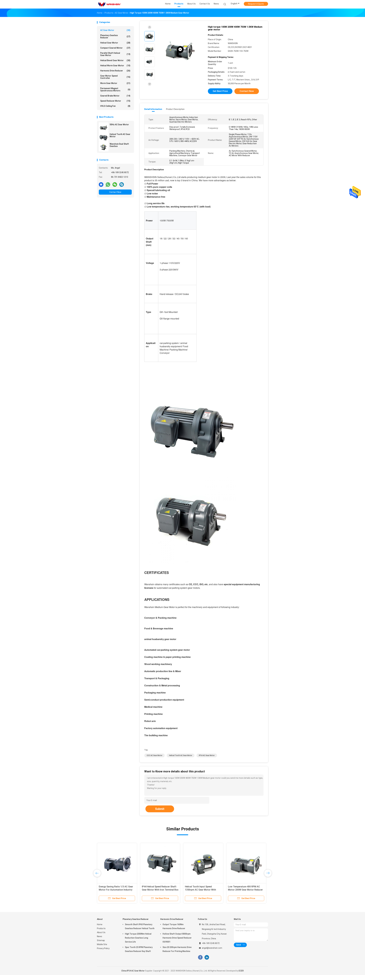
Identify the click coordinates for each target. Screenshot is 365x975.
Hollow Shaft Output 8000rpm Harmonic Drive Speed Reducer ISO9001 (177, 938)
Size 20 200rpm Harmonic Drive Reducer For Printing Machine (177, 949)
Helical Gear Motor (115, 43)
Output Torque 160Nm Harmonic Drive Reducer (174, 926)
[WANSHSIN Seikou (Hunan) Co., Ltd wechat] (114, 184)
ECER (241, 971)
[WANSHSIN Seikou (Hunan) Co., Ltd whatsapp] (108, 184)
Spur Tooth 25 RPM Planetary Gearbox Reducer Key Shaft (139, 949)
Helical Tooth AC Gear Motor (120, 135)
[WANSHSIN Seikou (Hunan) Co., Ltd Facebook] (200, 957)
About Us (101, 932)
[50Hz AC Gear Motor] (104, 127)
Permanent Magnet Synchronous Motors (115, 89)
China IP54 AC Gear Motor (133, 971)
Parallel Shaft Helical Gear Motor (115, 54)
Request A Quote (256, 4)
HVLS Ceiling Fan (115, 106)
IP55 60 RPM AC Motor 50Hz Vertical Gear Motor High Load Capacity (158, 889)
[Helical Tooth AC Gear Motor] (104, 137)
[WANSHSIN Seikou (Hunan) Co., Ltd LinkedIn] (206, 957)
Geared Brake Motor (115, 96)
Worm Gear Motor (115, 83)
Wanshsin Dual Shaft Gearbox (119, 145)
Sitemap (101, 940)
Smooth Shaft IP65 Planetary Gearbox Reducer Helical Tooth (139, 926)
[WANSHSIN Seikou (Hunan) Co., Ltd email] (101, 184)
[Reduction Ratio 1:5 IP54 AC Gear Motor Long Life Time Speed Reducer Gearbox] (117, 863)
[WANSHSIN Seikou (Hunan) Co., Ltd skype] (121, 184)
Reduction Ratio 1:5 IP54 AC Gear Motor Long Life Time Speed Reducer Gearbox (116, 889)
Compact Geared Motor (115, 48)
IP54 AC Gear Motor (207, 755)
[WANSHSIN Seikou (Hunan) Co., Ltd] (109, 4)
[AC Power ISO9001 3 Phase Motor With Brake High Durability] (246, 863)
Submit (159, 809)
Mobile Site (102, 944)
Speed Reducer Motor (115, 101)
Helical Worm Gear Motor (115, 65)
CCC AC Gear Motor (154, 755)
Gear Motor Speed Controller (115, 77)
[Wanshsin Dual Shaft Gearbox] (104, 146)
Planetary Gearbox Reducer (115, 36)
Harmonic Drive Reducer (115, 71)
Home (99, 924)
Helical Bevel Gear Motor (115, 60)
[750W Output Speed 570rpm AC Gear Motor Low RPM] (203, 863)
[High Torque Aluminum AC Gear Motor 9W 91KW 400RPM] (180, 49)
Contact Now (115, 192)
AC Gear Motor (115, 30)
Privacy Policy (103, 948)
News (99, 936)
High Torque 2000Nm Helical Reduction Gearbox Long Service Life (138, 938)
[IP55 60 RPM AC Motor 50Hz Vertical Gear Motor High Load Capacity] (160, 863)
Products (101, 928)
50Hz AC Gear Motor (119, 124)
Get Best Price (220, 91)
